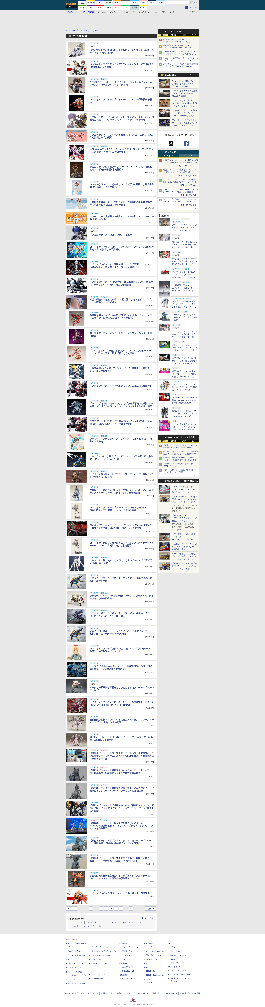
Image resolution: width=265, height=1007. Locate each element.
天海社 (172, 947)
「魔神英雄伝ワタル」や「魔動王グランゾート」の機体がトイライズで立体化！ (184, 566)
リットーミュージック (130, 947)
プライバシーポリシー (141, 993)
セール (171, 12)
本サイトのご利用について (75, 993)
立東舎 (124, 959)
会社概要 (156, 993)
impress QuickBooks (178, 955)
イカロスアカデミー (153, 963)
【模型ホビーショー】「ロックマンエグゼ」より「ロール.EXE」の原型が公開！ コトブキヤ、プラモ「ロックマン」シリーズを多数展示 (121, 826)
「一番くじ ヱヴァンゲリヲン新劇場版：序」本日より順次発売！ (184, 317)
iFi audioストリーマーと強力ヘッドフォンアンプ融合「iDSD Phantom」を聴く (184, 113)
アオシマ (113, 922)
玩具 (149, 12)
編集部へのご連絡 (123, 993)
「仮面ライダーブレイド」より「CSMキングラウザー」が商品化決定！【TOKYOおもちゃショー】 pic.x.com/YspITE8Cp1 (180, 162)
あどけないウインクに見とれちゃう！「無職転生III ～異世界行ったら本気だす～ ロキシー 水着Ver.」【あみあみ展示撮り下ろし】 (184, 337)
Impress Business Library (101, 955)
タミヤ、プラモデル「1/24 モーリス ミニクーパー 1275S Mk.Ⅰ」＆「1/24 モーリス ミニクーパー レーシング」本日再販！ (184, 277)
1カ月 (194, 35)
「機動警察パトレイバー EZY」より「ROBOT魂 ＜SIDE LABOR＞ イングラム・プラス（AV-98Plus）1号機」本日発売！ (184, 290)
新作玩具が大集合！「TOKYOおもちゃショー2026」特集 (182, 481)
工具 (156, 12)
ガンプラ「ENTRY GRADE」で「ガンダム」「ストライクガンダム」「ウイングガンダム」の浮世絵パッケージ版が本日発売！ (184, 306)
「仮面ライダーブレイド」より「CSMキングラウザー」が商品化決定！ (184, 546)
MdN (145, 968)
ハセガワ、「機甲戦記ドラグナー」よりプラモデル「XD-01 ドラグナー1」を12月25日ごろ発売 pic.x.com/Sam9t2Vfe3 (180, 201)
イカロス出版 (148, 943)
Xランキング (170, 152)
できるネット (73, 979)
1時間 (163, 35)
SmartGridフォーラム (100, 947)
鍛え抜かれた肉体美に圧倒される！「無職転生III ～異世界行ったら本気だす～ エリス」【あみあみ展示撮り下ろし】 (184, 264)
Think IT (71, 947)
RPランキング (168, 156)
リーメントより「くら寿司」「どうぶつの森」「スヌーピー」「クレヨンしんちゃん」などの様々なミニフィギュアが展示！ (184, 559)
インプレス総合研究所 (76, 955)
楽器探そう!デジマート (130, 951)
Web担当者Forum (75, 951)
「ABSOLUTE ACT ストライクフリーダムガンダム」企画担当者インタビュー (184, 518)
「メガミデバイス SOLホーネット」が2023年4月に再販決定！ (121, 893)
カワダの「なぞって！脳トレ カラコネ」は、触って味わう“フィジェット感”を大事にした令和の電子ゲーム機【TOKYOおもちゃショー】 (184, 363)
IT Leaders (72, 959)
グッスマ (73, 926)
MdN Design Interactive (155, 975)
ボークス (82, 926)
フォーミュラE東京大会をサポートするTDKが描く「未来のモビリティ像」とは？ (184, 123)
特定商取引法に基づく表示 (190, 993)
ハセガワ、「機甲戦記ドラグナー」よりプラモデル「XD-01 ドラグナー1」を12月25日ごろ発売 (180, 60)
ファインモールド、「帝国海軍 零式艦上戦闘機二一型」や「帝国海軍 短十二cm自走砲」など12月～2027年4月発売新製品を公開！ (180, 66)
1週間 (184, 35)
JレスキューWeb (152, 959)
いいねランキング (189, 156)
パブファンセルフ (177, 963)
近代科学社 (123, 975)
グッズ (141, 12)
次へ (151, 909)
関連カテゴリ (78, 919)
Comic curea (175, 951)
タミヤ (97, 922)
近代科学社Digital (128, 979)
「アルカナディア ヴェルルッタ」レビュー (111, 234)
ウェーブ (91, 926)
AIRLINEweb (151, 947)
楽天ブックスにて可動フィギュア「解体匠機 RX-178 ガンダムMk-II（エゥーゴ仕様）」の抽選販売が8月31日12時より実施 (184, 416)
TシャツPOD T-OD (129, 955)
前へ (70, 909)
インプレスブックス (99, 974)
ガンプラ (80, 922)
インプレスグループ (169, 993)
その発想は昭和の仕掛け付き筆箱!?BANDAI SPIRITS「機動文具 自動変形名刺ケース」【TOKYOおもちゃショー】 (184, 403)
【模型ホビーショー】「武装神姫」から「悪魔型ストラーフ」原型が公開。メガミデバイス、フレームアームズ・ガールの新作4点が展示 (122, 808)
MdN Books (150, 971)
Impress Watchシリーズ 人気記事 (179, 437)
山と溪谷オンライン (129, 967)
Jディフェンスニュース (155, 951)
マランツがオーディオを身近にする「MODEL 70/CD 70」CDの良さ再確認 (184, 93)
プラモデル (102, 12)
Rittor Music (124, 943)
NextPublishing (97, 979)
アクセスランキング (173, 31)
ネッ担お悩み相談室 (75, 968)
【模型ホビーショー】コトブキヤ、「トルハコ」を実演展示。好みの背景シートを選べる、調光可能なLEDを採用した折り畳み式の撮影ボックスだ (122, 756)
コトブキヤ (122, 922)
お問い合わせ (93, 993)
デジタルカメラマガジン (77, 975)
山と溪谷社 (123, 963)
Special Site (170, 75)
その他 (98, 926)
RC (134, 12)
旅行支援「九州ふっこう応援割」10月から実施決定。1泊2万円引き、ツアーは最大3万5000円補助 (180, 454)
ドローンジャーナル (75, 963)
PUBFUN (171, 959)
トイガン (125, 12)
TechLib (149, 983)
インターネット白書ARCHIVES (80, 983)
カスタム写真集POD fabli (180, 974)
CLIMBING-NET (128, 971)
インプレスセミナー (99, 959)
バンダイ (89, 922)
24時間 (173, 35)
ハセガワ (105, 922)
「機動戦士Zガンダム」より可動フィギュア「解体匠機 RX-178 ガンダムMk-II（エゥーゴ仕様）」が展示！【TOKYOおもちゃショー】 (180, 54)
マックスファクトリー (136, 922)
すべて (72, 922)
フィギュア (114, 12)
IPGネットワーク (174, 967)
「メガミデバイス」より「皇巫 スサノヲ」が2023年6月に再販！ (122, 386)
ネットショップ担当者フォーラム (104, 951)
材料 (163, 12)
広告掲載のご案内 (107, 993)
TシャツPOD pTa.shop (179, 970)
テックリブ (148, 979)
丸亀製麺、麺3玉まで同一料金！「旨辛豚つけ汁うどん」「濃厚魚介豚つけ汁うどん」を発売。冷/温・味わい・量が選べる (180, 460)
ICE (169, 943)
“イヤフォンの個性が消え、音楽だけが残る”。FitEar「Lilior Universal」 (184, 83)
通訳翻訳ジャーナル (153, 955)
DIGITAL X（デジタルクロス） (103, 963)
